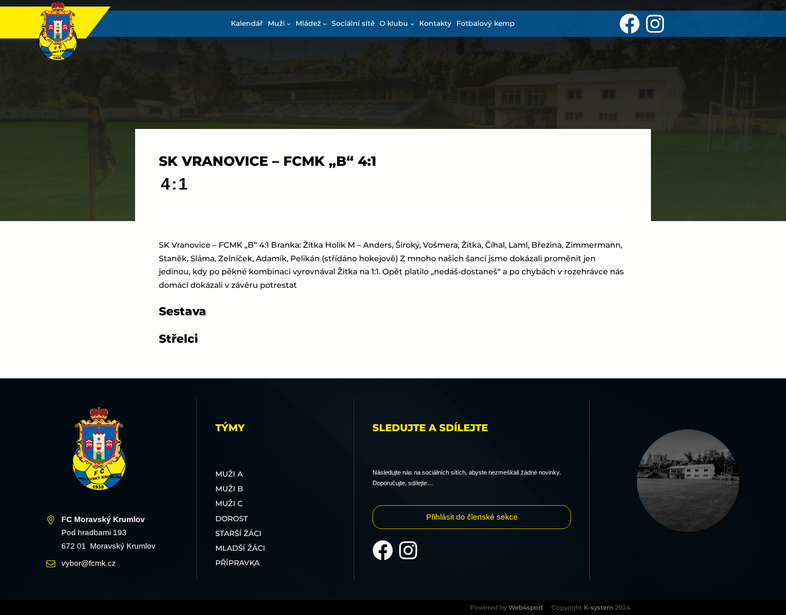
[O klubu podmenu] (412, 24)
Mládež (308, 23)
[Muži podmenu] (289, 24)
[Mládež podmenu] (325, 24)
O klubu (393, 23)
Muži (276, 23)
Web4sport (525, 607)
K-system (598, 607)
